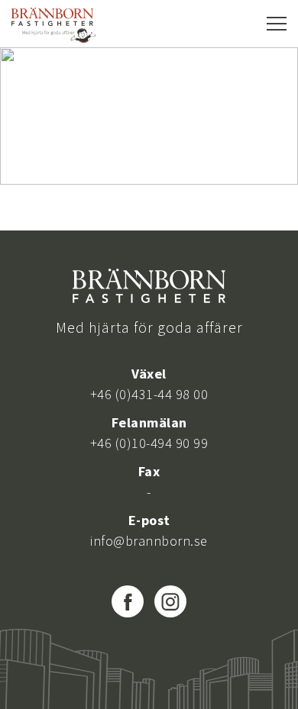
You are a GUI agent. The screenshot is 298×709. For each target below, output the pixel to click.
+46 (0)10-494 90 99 (149, 443)
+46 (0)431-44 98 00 (149, 394)
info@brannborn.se (149, 540)
